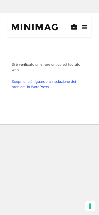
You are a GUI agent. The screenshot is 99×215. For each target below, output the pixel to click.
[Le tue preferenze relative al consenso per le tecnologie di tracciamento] (90, 206)
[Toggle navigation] (83, 27)
